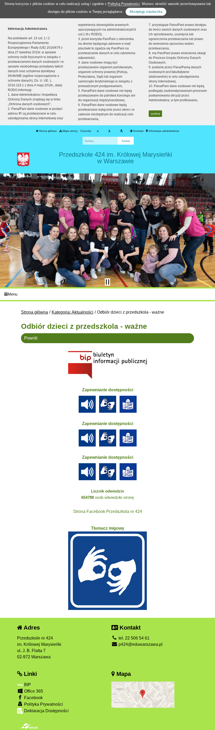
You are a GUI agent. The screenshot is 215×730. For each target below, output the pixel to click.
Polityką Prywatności (124, 4)
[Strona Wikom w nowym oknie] (29, 726)
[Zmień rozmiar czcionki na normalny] (97, 131)
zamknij (155, 113)
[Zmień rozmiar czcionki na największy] (121, 131)
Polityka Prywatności (43, 704)
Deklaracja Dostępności (46, 711)
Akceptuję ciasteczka (146, 12)
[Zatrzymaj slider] (107, 282)
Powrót (30, 338)
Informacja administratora (163, 130)
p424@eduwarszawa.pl (140, 644)
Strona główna (47, 130)
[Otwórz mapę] (142, 694)
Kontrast (137, 130)
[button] (6, 230)
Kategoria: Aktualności (72, 312)
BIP (27, 684)
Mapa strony (70, 130)
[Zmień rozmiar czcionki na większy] (109, 131)
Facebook (33, 697)
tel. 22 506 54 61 (133, 638)
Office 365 (33, 691)
